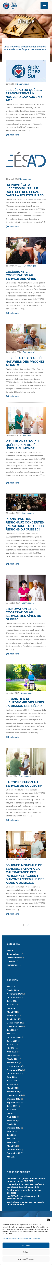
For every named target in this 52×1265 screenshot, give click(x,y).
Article (10, 950)
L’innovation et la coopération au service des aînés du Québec (23, 614)
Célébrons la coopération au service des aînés (21, 275)
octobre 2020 (13, 1073)
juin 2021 (11, 1044)
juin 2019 (11, 1109)
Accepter (26, 1245)
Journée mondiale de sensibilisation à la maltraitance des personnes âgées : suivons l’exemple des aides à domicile (25, 874)
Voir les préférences (26, 1259)
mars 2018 (12, 1146)
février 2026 (13, 990)
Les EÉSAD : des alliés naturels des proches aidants (25, 361)
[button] (48, 1220)
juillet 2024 (12, 1001)
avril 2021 (11, 1051)
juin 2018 (11, 1135)
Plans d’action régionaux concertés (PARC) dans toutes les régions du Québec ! (25, 524)
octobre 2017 (13, 1149)
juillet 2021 (12, 1041)
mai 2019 (11, 1113)
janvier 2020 (13, 1091)
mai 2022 (11, 1033)
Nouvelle (27, 435)
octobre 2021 (13, 1037)
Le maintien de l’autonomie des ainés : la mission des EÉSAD (26, 702)
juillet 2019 (12, 1106)
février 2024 (13, 1015)
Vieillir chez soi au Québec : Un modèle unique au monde (23, 445)
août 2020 (12, 1077)
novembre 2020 (14, 1070)
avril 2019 (11, 1117)
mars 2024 (12, 1012)
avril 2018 (11, 1142)
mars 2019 (12, 1120)
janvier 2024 (13, 1019)
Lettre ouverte (14, 957)
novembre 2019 (14, 1095)
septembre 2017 (14, 1153)
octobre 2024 (13, 997)
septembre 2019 (14, 1102)
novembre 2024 (14, 994)
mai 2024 (11, 1008)
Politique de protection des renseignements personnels (21, 1238)
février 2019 (13, 1124)
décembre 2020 (14, 1066)
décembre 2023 (14, 1022)
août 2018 (12, 1131)
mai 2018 (11, 1138)
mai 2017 (11, 1156)
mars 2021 (12, 1055)
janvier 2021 (13, 1062)
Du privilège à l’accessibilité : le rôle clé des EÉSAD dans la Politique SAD (25, 190)
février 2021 (13, 1059)
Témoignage (12, 965)
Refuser (26, 1252)
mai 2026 (11, 986)
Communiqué (23, 84)
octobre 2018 (13, 1128)
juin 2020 (11, 1084)
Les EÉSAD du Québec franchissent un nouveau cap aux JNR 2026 (24, 95)
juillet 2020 (12, 1080)
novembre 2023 (14, 1026)
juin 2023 (11, 1030)
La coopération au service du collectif (24, 783)
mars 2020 (12, 1088)
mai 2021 (11, 1048)
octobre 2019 (13, 1099)
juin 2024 (11, 1004)
